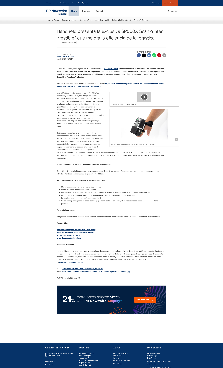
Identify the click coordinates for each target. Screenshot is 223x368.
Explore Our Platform (86, 353)
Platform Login (152, 356)
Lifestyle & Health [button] (102, 20)
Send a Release (169, 3)
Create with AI (84, 358)
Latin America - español (67, 42)
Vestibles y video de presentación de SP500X (76, 232)
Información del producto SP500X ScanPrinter (76, 229)
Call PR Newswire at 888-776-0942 (60, 353)
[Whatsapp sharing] (154, 55)
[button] (144, 97)
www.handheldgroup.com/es (71, 262)
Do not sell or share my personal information (159, 362)
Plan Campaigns (85, 356)
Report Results (84, 362)
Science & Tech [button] (86, 20)
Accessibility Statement (121, 360)
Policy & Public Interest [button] (121, 20)
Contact (99, 11)
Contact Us (49, 361)
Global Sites (117, 364)
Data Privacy (151, 358)
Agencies (85, 3)
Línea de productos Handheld (69, 238)
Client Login (156, 3)
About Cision (117, 356)
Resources (50, 3)
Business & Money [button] (69, 20)
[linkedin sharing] (149, 55)
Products (86, 11)
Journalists (76, 3)
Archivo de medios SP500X (68, 235)
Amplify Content (85, 365)
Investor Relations (63, 3)
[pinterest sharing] (159, 55)
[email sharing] (164, 55)
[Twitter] (52, 364)
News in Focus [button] (53, 20)
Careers (116, 358)
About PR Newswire (120, 353)
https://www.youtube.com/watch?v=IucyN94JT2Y (82, 268)
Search (171, 11)
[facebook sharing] (139, 55)
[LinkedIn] (46, 364)
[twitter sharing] (144, 56)
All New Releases (153, 353)
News (74, 11)
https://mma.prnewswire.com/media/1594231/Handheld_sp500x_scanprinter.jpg (96, 271)
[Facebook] (49, 364)
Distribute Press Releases (88, 360)
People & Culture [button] (141, 20)
